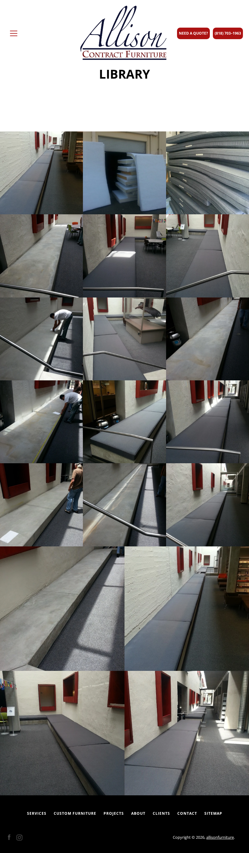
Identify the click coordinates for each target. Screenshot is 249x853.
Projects (114, 813)
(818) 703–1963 (228, 33)
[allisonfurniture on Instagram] (19, 837)
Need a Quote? (193, 33)
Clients (161, 813)
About (138, 813)
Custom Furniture (75, 813)
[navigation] (13, 33)
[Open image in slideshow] (41, 172)
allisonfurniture (220, 837)
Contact (187, 813)
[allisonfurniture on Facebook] (9, 837)
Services (36, 813)
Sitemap (213, 813)
